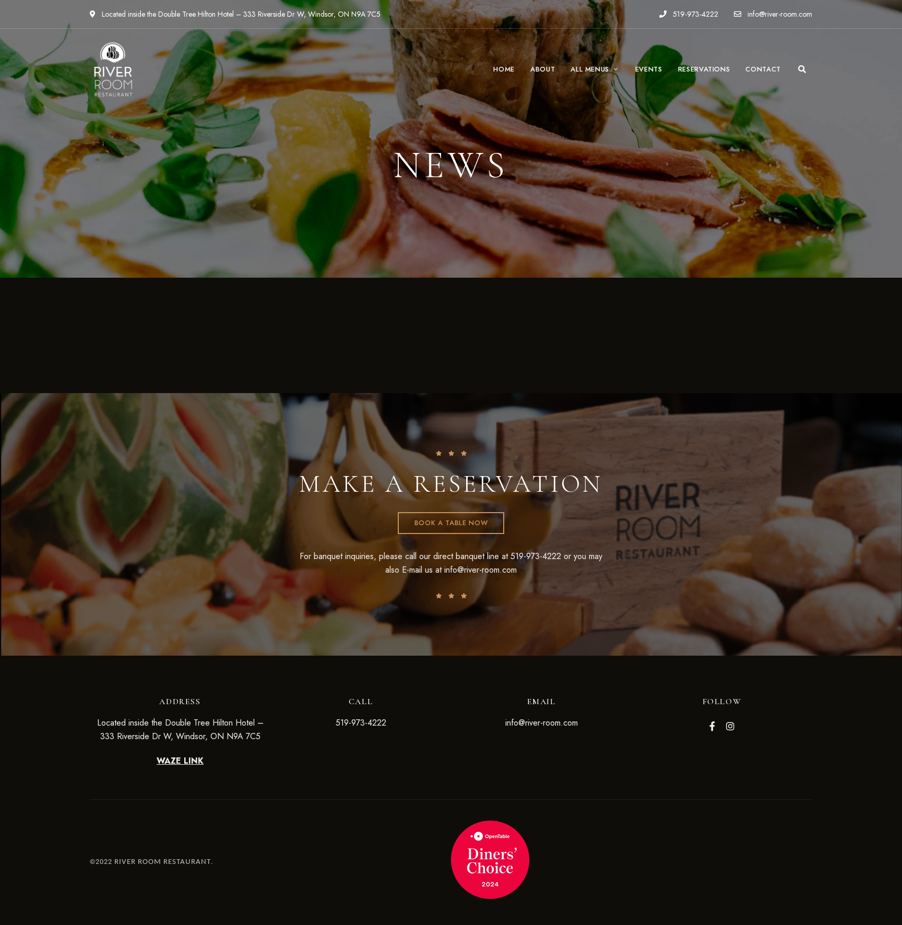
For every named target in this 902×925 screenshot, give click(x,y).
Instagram (730, 726)
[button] (451, 523)
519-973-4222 (694, 14)
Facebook (712, 726)
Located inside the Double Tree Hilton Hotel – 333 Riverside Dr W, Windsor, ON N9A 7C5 (240, 14)
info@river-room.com (778, 14)
